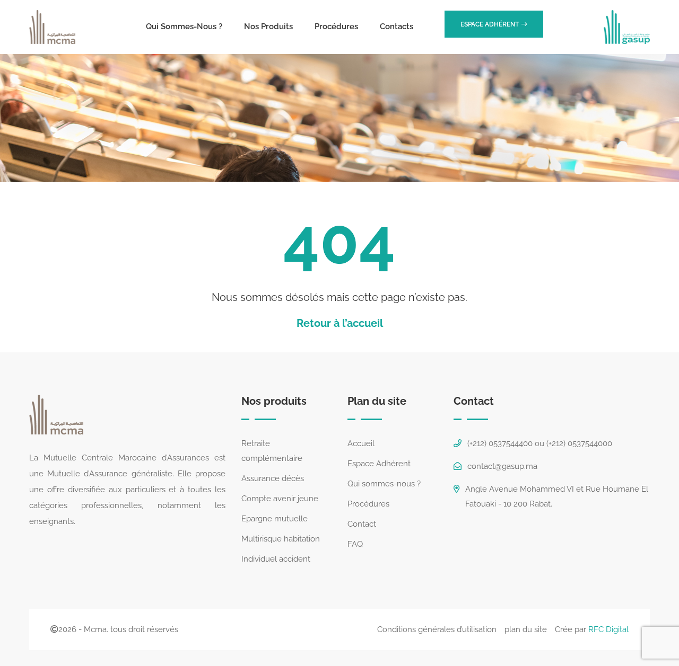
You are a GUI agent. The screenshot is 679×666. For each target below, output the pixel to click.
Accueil (361, 443)
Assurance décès (272, 478)
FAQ (355, 544)
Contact (361, 524)
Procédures (336, 26)
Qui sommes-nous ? (184, 26)
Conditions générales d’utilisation (437, 629)
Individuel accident (275, 559)
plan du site (525, 629)
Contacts (396, 26)
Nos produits (268, 26)
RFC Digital (608, 629)
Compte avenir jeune (279, 498)
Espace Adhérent (379, 463)
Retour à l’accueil (340, 323)
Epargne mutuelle (274, 518)
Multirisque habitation (280, 539)
